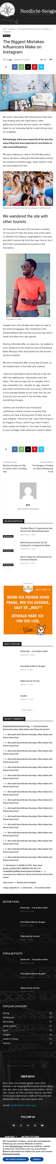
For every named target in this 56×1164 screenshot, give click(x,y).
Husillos (23, 696)
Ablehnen (37, 1159)
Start (5, 29)
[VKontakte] (42, 1125)
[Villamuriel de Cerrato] (10, 685)
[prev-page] (4, 571)
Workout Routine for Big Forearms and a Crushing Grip (15, 468)
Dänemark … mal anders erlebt (34, 651)
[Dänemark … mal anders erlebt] (10, 655)
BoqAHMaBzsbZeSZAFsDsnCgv (16, 726)
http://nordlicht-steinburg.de (28, 509)
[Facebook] (15, 67)
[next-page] (9, 571)
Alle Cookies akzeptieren (16, 1159)
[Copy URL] (28, 67)
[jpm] (5, 59)
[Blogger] (14, 1125)
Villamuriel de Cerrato (30, 681)
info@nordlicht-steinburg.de (23, 1105)
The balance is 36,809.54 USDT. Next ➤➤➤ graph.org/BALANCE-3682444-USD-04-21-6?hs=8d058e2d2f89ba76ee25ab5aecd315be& (22, 868)
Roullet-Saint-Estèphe (26, 882)
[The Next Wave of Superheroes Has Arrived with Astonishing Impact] (10, 532)
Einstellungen (16, 1146)
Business (12, 29)
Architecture (8, 536)
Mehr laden (27, 710)
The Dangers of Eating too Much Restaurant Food (42, 468)
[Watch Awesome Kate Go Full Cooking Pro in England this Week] (10, 546)
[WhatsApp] (21, 67)
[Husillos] (10, 700)
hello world (8, 882)
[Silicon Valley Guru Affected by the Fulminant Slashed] (10, 561)
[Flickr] (28, 1125)
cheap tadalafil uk (11, 887)
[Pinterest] (34, 67)
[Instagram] (35, 1125)
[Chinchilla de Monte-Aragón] (10, 670)
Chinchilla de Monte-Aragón (32, 666)
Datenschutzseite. (11, 1154)
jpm (10, 60)
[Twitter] (41, 67)
